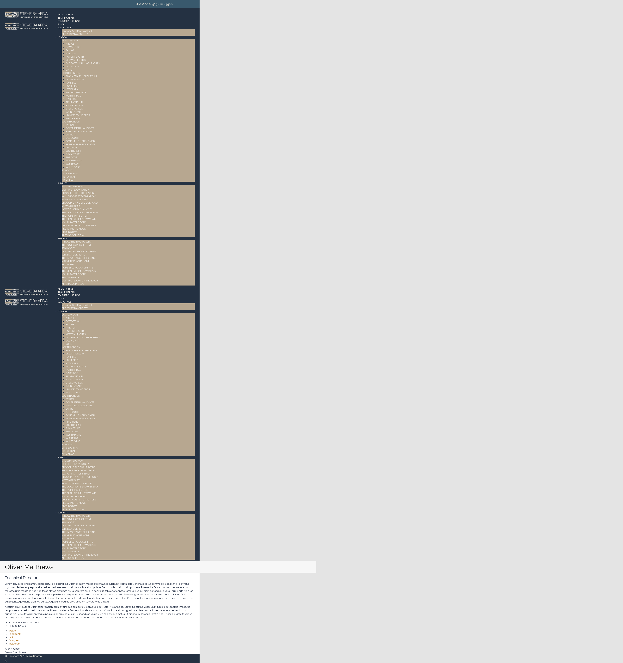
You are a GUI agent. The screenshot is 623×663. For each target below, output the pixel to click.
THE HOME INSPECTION (75, 215)
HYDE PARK (72, 89)
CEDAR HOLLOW (75, 79)
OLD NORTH (72, 66)
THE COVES (72, 157)
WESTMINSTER (74, 160)
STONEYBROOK (74, 105)
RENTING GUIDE (70, 277)
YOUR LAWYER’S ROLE (74, 222)
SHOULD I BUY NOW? (73, 186)
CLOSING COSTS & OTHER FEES (79, 225)
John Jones (12, 648)
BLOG (61, 24)
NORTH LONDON (71, 73)
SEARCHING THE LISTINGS (76, 199)
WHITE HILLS (73, 118)
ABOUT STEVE (65, 14)
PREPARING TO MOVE (74, 228)
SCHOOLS (67, 170)
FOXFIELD (71, 82)
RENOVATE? (68, 248)
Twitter (13, 630)
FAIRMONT (72, 53)
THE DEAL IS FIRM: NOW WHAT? (79, 219)
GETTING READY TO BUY (75, 189)
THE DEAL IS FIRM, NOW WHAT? (79, 270)
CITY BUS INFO (70, 173)
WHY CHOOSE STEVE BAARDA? (79, 196)
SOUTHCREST (73, 150)
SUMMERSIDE (73, 154)
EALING (70, 50)
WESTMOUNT (73, 163)
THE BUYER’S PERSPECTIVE (77, 244)
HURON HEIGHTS (75, 56)
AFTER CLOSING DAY (73, 235)
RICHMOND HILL (75, 102)
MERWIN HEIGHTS (76, 60)
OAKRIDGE (72, 98)
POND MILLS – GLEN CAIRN (80, 141)
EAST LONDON (70, 40)
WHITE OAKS (73, 167)
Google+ (14, 640)
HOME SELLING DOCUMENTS (77, 267)
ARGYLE (70, 43)
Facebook (15, 634)
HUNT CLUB (72, 86)
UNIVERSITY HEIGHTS (78, 115)
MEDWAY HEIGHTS (76, 92)
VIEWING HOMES (71, 206)
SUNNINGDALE (74, 111)
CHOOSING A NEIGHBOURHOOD (80, 202)
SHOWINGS (68, 264)
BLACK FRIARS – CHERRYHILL (81, 76)
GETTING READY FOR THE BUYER (80, 280)
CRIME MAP (68, 180)
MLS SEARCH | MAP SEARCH (77, 30)
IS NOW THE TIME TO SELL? (77, 241)
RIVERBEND (72, 147)
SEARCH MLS (64, 27)
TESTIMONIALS (66, 17)
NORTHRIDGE (73, 95)
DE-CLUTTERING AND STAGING (79, 251)
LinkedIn (13, 637)
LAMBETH (71, 134)
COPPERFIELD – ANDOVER (80, 128)
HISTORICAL (68, 176)
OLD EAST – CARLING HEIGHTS (83, 63)
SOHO (69, 69)
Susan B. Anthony (15, 652)
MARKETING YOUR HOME (76, 261)
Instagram (14, 643)
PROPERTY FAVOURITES (75, 34)
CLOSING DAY (69, 232)
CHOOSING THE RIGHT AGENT (79, 193)
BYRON (70, 124)
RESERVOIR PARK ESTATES (80, 144)
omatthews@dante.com (25, 622)
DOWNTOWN (73, 47)
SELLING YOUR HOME (73, 254)
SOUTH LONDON (71, 121)
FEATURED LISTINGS (69, 21)
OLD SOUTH (72, 137)
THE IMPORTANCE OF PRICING (79, 257)
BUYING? (62, 183)
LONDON (62, 37)
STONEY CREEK (74, 108)
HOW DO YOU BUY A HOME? (77, 209)
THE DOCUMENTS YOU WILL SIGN (80, 212)
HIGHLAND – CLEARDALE (79, 131)
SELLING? (63, 238)
